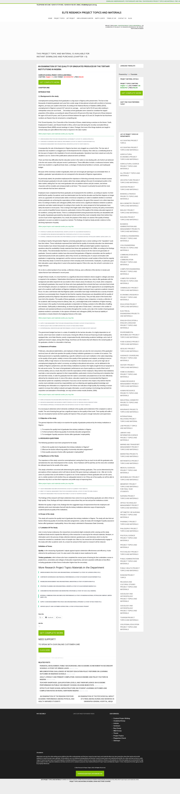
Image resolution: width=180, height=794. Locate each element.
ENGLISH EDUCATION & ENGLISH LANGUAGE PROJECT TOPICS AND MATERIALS (129, 324)
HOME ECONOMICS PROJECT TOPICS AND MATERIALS (128, 374)
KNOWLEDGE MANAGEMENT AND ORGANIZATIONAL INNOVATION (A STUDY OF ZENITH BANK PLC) (64, 144)
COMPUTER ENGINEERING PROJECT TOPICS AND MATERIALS (130, 271)
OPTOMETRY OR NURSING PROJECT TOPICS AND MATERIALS (130, 514)
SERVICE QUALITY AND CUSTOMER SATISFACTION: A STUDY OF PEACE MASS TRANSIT (62, 325)
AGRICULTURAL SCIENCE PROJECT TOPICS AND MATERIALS (129, 166)
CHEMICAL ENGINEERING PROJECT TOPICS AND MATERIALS (129, 238)
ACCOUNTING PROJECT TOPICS (129, 142)
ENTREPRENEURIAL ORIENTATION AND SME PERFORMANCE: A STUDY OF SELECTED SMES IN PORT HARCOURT (68, 328)
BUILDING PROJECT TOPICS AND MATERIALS (129, 218)
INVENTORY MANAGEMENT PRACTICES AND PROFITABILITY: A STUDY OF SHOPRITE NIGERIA (63, 493)
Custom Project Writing (121, 718)
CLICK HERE (45, 650)
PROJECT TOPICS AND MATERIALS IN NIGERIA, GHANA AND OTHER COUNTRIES (90, 781)
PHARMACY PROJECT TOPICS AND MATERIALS (129, 523)
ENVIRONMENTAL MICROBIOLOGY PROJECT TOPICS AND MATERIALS (129, 335)
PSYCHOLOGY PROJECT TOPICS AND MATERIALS (129, 553)
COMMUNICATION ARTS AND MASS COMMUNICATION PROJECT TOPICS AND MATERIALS (129, 259)
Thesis (115, 733)
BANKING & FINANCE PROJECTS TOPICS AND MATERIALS (129, 196)
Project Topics (118, 736)
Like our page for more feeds (83, 714)
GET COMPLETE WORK (49, 82)
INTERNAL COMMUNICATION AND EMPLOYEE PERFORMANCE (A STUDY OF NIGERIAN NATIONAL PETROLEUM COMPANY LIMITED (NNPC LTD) (75, 236)
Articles (116, 723)
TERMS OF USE (111, 18)
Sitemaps (116, 740)
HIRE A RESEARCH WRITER (85, 18)
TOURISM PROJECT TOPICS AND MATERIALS (129, 619)
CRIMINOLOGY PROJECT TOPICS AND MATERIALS (129, 289)
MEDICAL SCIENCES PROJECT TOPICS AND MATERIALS (128, 470)
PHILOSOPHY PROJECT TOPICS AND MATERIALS (129, 530)
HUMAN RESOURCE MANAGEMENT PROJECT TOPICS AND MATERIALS (129, 383)
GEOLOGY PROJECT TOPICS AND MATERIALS (129, 350)
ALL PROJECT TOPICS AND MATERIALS (130, 174)
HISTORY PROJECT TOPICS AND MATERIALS (129, 366)
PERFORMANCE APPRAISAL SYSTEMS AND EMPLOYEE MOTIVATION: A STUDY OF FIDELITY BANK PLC (65, 404)
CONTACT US (122, 18)
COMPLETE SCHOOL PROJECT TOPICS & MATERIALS (55, 75)
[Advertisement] (67, 38)
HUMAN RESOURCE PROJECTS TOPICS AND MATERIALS (129, 393)
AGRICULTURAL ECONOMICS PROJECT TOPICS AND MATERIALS (129, 157)
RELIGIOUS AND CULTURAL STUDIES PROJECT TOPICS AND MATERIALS (128, 585)
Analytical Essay (119, 721)
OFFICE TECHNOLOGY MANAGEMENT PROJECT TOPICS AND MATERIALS (129, 505)
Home (115, 25)
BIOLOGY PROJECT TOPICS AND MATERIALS (129, 211)
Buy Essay (117, 728)
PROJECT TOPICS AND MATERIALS (128, 546)
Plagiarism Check (119, 738)
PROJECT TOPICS (59, 18)
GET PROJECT (70, 18)
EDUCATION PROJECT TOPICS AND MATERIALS (129, 25)
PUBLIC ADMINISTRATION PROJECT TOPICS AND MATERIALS (129, 561)
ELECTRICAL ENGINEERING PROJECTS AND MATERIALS (129, 313)
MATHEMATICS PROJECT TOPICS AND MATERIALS (129, 462)
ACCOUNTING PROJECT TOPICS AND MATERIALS (129, 149)
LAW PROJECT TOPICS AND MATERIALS (128, 427)
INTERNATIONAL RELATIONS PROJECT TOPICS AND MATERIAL (128, 419)
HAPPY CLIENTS (100, 18)
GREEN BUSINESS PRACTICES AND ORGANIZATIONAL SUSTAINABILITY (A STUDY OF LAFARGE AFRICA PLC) (67, 139)
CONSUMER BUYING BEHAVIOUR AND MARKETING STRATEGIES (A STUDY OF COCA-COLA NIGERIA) (65, 234)
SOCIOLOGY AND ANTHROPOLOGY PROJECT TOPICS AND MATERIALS (128, 597)
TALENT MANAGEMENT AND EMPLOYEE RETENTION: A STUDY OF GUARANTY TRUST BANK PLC (64, 488)
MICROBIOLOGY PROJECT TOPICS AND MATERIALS (129, 478)
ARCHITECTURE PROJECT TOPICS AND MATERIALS (130, 181)
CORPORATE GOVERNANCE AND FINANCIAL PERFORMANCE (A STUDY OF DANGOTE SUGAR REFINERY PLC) (67, 141)
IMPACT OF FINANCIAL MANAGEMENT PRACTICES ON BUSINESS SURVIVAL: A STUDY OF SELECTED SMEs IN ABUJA (69, 491)
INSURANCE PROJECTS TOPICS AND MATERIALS (129, 411)
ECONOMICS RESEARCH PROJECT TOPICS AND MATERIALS (129, 297)
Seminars (116, 726)
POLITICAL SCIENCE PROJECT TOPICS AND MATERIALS (128, 538)
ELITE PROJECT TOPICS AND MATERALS (51, 779)
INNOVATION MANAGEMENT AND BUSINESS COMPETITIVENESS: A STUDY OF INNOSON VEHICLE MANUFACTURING (68, 402)
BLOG (130, 18)
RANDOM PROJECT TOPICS (127, 576)
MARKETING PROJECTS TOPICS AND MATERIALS (129, 455)
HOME (50, 18)
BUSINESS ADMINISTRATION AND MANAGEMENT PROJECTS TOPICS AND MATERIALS (130, 227)
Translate (134, 74)
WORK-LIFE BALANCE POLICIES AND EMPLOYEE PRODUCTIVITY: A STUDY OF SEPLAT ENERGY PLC (64, 399)
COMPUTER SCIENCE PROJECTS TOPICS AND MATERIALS (129, 281)
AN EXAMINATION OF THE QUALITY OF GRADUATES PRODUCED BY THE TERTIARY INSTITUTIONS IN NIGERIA (74, 68)
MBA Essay (117, 731)
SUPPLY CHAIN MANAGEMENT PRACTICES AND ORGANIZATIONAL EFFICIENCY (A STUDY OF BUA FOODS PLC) (67, 323)
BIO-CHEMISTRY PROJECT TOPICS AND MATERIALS (130, 205)
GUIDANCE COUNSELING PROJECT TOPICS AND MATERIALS (129, 358)
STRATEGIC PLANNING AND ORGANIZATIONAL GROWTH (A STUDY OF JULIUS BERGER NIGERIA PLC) (65, 231)
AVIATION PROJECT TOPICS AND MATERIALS (129, 188)
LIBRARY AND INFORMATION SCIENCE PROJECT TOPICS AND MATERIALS (129, 436)
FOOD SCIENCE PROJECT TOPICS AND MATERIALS (129, 343)
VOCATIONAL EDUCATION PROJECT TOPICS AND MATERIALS (129, 627)
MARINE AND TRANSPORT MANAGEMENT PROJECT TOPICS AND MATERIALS (130, 447)
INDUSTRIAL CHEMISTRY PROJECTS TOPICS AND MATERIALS (129, 402)
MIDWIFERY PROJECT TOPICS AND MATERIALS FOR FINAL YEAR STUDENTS (129, 487)
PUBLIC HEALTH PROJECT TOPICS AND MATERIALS (130, 569)
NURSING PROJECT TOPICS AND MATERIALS (129, 497)
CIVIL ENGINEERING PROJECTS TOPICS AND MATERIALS (129, 248)
